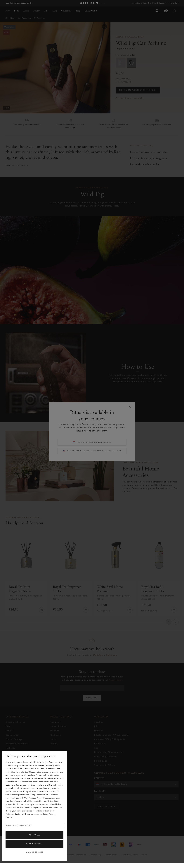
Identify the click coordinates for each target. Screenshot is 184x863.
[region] (34, 806)
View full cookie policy (19, 825)
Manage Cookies (34, 852)
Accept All (34, 835)
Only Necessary (34, 844)
